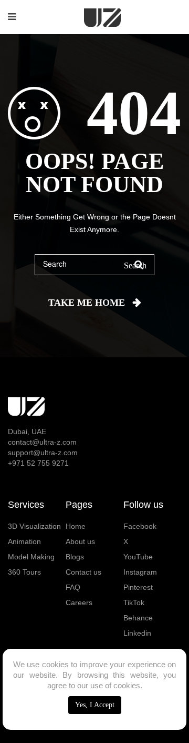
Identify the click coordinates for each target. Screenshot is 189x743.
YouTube (138, 557)
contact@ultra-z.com (42, 442)
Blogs (75, 557)
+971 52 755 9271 (38, 463)
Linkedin (137, 633)
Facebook (139, 526)
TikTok (133, 602)
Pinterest (138, 587)
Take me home (86, 302)
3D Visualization (34, 526)
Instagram (140, 572)
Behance (138, 618)
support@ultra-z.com (43, 452)
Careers (79, 602)
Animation (24, 541)
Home (76, 526)
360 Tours (24, 572)
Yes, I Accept (94, 705)
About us (80, 541)
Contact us (83, 572)
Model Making (31, 557)
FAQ (73, 587)
